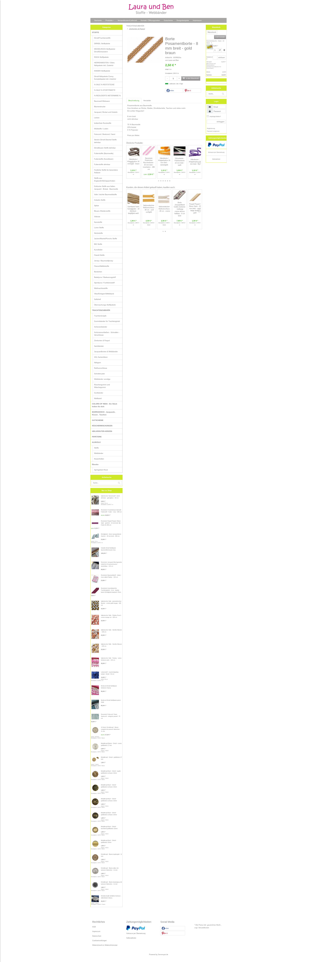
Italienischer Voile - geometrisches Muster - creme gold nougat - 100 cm (111, 603)
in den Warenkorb (192, 78)
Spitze (96, 206)
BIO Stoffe (98, 244)
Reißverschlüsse (100, 368)
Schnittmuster (99, 374)
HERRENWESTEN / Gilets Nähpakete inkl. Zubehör (104, 64)
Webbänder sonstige (102, 379)
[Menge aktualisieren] (220, 50)
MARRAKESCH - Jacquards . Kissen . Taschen (104, 413)
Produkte (109, 20)
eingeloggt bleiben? (215, 116)
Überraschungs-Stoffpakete (105, 305)
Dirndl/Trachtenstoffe (102, 38)
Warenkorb (212, 32)
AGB (94, 927)
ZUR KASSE (220, 37)
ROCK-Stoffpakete (101, 57)
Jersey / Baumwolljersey (103, 261)
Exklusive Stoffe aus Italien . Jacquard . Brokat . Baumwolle (106, 187)
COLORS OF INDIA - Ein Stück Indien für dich (104, 405)
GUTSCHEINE (97, 420)
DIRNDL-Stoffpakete (102, 43)
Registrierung (211, 128)
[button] (174, 90)
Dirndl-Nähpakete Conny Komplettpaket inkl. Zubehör (105, 77)
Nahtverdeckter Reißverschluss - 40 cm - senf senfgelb (148, 209)
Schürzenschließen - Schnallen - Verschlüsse (106, 333)
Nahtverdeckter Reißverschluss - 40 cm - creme (164, 209)
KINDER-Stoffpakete (102, 71)
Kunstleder (98, 250)
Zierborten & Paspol (102, 341)
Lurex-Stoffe (99, 228)
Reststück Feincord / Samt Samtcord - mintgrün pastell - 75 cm (110, 716)
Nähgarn (97, 363)
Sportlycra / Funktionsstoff (104, 283)
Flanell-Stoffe (99, 255)
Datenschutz (96, 936)
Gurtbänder (98, 393)
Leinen (96, 118)
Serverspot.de (163, 954)
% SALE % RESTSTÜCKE (104, 85)
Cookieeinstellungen (99, 940)
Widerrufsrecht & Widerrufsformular (104, 945)
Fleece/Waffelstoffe (101, 266)
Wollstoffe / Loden (101, 129)
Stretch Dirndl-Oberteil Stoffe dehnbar (105, 141)
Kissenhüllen (99, 459)
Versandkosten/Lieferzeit (127, 20)
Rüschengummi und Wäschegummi (102, 386)
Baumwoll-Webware (102, 101)
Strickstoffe (98, 233)
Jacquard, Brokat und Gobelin (106, 112)
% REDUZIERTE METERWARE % (107, 96)
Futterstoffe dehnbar (102, 164)
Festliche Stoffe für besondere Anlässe (106, 171)
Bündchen (98, 272)
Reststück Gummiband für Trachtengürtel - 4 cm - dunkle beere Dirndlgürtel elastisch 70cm (111, 590)
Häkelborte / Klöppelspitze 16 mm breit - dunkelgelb (164, 161)
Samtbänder (99, 346)
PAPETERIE (97, 437)
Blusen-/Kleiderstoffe (102, 211)
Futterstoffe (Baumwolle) (103, 153)
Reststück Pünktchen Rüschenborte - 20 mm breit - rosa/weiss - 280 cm (149, 163)
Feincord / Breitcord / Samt (104, 134)
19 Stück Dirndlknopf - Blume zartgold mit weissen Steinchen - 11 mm (110, 729)
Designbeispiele (183, 20)
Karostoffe (98, 222)
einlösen (221, 57)
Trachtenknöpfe (100, 316)
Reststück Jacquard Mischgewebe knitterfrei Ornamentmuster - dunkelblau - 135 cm (111, 564)
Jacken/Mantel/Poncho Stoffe (105, 239)
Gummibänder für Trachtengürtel (107, 321)
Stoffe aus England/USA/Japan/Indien (104, 179)
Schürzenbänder (100, 327)
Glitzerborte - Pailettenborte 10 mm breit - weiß (180, 162)
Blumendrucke (99, 107)
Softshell (97, 299)
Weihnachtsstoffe (101, 288)
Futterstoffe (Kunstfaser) (103, 159)
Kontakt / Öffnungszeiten (150, 20)
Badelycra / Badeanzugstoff (105, 277)
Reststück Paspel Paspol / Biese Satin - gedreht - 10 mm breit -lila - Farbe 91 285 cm (111, 523)
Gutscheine (168, 20)
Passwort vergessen (213, 131)
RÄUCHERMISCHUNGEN (102, 426)
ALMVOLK (96, 442)
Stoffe (96, 448)
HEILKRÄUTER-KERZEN (102, 431)
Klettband (98, 398)
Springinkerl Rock (101, 470)
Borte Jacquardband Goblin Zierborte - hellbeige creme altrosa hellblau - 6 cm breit (179, 209)
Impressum (197, 20)
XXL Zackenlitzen (101, 357)
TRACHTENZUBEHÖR (101, 310)
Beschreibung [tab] (133, 100)
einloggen (220, 122)
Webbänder (98, 453)
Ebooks (95, 464)
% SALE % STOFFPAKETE (104, 90)
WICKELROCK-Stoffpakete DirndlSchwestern (104, 50)
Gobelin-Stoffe (99, 200)
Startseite (98, 20)
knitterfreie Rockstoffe (102, 123)
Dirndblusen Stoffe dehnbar (105, 148)
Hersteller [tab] (147, 100)
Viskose (97, 217)
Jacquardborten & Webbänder (106, 352)
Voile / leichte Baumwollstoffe (105, 194)
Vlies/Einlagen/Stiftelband (104, 294)
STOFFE (95, 32)
